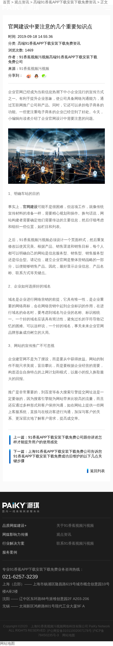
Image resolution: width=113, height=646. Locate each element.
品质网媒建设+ (14, 525)
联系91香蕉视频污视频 (75, 543)
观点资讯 (63, 534)
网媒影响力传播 (15, 534)
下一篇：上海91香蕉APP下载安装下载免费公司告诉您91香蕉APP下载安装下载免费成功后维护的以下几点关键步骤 (57, 456)
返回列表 (97, 471)
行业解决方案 (13, 543)
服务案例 (9, 552)
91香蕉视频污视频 (34, 68)
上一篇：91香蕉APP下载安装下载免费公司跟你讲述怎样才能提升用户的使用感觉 (57, 439)
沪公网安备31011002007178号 (69, 631)
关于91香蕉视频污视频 (75, 525)
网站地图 (68, 635)
